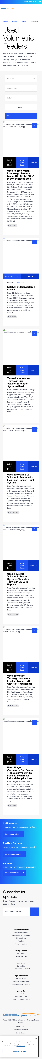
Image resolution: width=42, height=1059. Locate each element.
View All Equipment (21, 932)
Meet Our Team (21, 997)
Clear (9, 116)
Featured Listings (21, 944)
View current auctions (13, 873)
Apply (20, 107)
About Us (21, 994)
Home (5, 21)
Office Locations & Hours (21, 1000)
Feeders (24, 21)
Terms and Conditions (21, 981)
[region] (19, 1046)
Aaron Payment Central (21, 969)
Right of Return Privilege (21, 984)
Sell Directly (21, 953)
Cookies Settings (19, 1051)
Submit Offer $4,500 (9, 759)
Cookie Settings (21, 1033)
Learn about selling (12, 834)
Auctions (21, 941)
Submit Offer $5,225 (9, 162)
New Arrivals (21, 938)
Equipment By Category (21, 935)
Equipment (14, 21)
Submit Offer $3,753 (9, 667)
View (32, 163)
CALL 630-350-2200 (32, 2)
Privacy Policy (21, 978)
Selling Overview (21, 956)
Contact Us (21, 966)
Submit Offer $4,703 (10, 370)
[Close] (36, 1039)
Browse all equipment (13, 854)
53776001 (20, 283)
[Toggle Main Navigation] (38, 9)
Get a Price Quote (22, 162)
